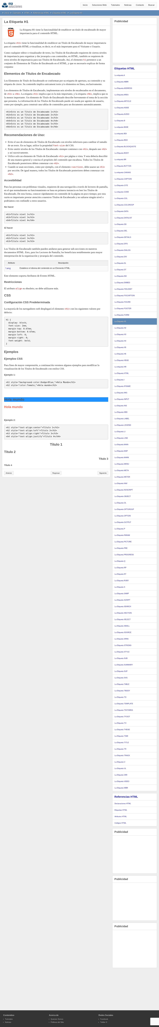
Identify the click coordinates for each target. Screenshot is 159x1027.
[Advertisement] (135, 43)
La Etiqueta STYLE (122, 652)
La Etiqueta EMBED (122, 283)
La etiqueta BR (120, 159)
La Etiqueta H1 (76, 13)
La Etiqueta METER (122, 477)
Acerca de (54, 1015)
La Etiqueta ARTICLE (123, 101)
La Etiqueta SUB (121, 658)
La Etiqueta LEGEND (123, 425)
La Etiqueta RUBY (122, 581)
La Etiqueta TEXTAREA (124, 710)
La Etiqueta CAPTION (123, 179)
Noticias (127, 5)
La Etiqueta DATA (121, 211)
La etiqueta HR (120, 367)
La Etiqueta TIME (121, 736)
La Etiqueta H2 (120, 328)
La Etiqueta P (120, 529)
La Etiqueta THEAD (122, 730)
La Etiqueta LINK (121, 438)
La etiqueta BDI (121, 134)
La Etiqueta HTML (122, 373)
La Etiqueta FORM (122, 315)
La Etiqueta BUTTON (123, 166)
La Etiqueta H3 (120, 334)
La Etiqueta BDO (121, 140)
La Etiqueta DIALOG (123, 250)
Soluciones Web (99, 5)
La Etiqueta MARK (122, 457)
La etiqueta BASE (121, 127)
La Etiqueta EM (121, 276)
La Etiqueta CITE (121, 185)
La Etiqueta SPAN (121, 639)
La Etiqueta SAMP (122, 593)
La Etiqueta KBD (121, 412)
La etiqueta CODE (122, 192)
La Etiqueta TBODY (122, 691)
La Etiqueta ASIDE (122, 108)
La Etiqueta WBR (121, 788)
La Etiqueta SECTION (123, 613)
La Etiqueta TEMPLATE (124, 704)
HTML (27, 13)
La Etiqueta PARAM (122, 535)
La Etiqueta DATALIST (123, 218)
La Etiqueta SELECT (123, 619)
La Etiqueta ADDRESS (123, 88)
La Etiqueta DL (120, 263)
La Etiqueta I (119, 380)
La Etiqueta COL (121, 198)
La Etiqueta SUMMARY (124, 665)
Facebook (104, 1019)
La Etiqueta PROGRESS (124, 555)
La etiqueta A (120, 75)
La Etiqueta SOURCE (123, 632)
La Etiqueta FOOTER (123, 308)
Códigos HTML (120, 823)
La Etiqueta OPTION (123, 516)
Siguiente (103, 473)
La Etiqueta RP (120, 568)
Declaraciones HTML (123, 804)
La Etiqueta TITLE (122, 742)
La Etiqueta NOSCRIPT (124, 490)
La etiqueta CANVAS (123, 172)
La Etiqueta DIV (121, 257)
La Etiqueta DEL (121, 231)
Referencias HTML (41, 13)
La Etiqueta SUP (121, 671)
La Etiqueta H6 (120, 354)
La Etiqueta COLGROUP (124, 205)
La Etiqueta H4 (120, 341)
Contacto (140, 5)
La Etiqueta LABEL (122, 419)
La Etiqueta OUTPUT (123, 522)
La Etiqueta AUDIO (122, 114)
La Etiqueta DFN (121, 244)
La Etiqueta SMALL (122, 626)
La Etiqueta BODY (122, 153)
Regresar (56, 473)
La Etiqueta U (120, 762)
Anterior (9, 473)
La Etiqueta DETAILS (123, 237)
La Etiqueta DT (120, 270)
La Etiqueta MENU (122, 464)
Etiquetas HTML (59, 13)
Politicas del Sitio (57, 1022)
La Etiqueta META (122, 470)
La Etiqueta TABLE (122, 684)
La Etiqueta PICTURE (123, 542)
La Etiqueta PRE (121, 548)
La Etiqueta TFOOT (122, 717)
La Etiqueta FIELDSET (123, 289)
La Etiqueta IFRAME (123, 386)
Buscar (151, 5)
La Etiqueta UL (120, 768)
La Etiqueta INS (121, 406)
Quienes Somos (57, 1019)
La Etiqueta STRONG (123, 645)
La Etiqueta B (120, 121)
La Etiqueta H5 (120, 347)
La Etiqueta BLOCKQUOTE (125, 146)
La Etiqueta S (120, 587)
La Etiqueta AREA (121, 95)
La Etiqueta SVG (121, 678)
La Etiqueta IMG (121, 393)
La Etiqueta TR (120, 749)
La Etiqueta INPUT (122, 399)
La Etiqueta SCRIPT (122, 600)
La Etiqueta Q (120, 561)
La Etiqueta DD (120, 224)
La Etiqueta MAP (121, 451)
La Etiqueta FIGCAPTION (125, 295)
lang (8, 268)
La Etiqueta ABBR (121, 82)
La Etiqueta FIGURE (123, 302)
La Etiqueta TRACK (122, 755)
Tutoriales (115, 5)
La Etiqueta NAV (121, 483)
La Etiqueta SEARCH (123, 606)
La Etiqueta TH (120, 723)
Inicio (85, 5)
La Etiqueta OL (120, 503)
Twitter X (103, 1022)
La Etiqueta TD (120, 697)
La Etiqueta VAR (121, 775)
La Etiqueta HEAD (122, 360)
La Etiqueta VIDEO (122, 781)
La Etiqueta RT (120, 574)
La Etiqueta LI (120, 432)
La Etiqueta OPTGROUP (124, 509)
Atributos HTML (121, 816)
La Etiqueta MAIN (121, 444)
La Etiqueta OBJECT (123, 496)
